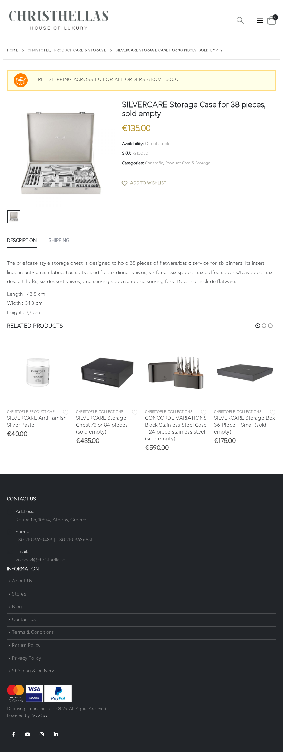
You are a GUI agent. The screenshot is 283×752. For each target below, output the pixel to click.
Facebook (13, 734)
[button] (240, 21)
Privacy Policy (26, 658)
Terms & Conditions (33, 633)
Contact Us (24, 620)
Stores (19, 594)
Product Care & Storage (188, 163)
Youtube (27, 734)
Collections (111, 412)
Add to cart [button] (57, 353)
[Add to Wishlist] (65, 412)
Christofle (154, 163)
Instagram (42, 734)
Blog (17, 607)
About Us (22, 581)
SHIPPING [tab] (59, 240)
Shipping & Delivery (33, 671)
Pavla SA (39, 716)
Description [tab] (22, 240)
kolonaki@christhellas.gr (41, 560)
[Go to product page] (38, 373)
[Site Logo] (58, 20)
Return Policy (26, 645)
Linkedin (56, 734)
